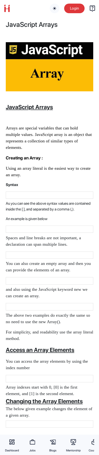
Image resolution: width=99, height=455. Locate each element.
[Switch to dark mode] (54, 8)
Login (74, 8)
